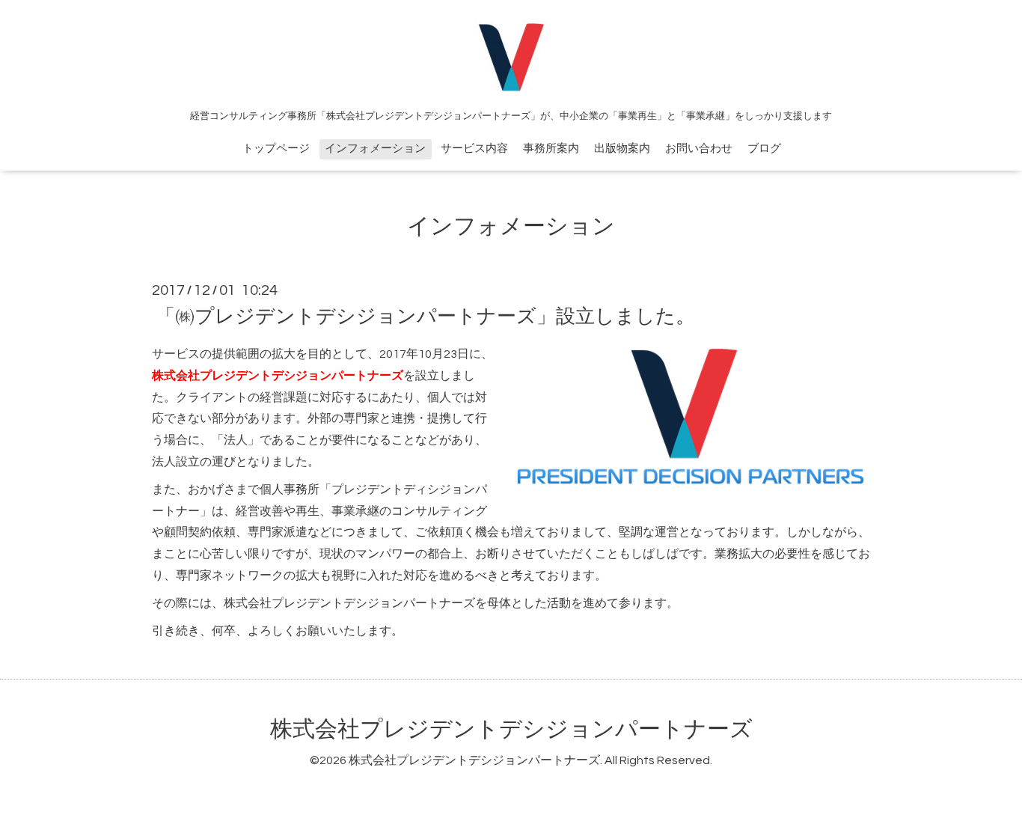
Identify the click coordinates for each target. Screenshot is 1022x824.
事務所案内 (551, 148)
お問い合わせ (698, 148)
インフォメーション (375, 148)
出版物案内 (622, 148)
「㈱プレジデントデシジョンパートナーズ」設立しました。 (425, 316)
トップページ (276, 148)
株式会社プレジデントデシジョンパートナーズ (511, 729)
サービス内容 (474, 148)
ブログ (764, 148)
